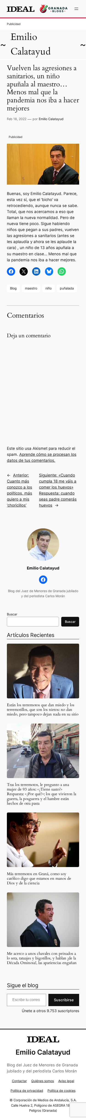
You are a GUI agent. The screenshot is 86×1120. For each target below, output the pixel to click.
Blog (13, 288)
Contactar (19, 1081)
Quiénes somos (42, 1081)
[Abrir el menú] (76, 9)
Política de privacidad (27, 1091)
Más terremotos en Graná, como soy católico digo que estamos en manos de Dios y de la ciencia (39, 879)
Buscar (12, 614)
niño (48, 288)
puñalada (67, 288)
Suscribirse (64, 1000)
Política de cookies (61, 1091)
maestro (31, 288)
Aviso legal (66, 1081)
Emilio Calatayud (51, 119)
